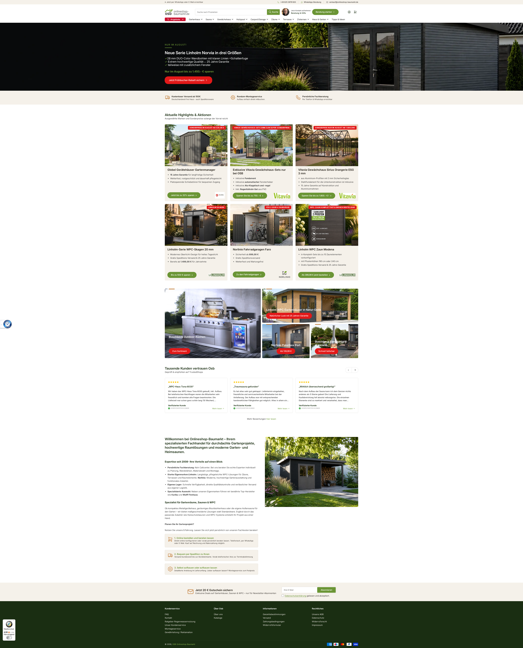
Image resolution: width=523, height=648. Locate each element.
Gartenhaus (194, 19)
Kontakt (168, 618)
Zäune (274, 19)
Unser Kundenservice (175, 625)
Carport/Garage (258, 19)
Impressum (317, 625)
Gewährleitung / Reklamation (179, 632)
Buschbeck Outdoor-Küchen (187, 337)
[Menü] (13, 621)
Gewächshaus (224, 19)
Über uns (218, 614)
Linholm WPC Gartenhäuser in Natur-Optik (293, 309)
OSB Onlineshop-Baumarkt (183, 644)
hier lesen (271, 419)
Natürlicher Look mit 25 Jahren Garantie (289, 315)
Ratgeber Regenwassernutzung (180, 621)
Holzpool (240, 19)
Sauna (209, 19)
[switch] (9, 637)
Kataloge (218, 618)
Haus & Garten (319, 19)
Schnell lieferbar (326, 351)
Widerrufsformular (272, 625)
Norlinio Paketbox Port (285, 345)
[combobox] (237, 12)
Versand (267, 618)
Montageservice (173, 628)
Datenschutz (318, 618)
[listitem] (287, 2)
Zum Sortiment (179, 351)
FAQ (167, 614)
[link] (261, 57)
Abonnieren (326, 590)
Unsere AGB (318, 614)
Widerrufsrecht (319, 621)
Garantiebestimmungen (274, 614)
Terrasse (287, 19)
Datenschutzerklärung (295, 595)
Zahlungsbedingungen (274, 621)
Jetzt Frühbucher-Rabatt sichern (186, 80)
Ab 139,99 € (286, 351)
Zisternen (302, 19)
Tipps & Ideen (338, 19)
